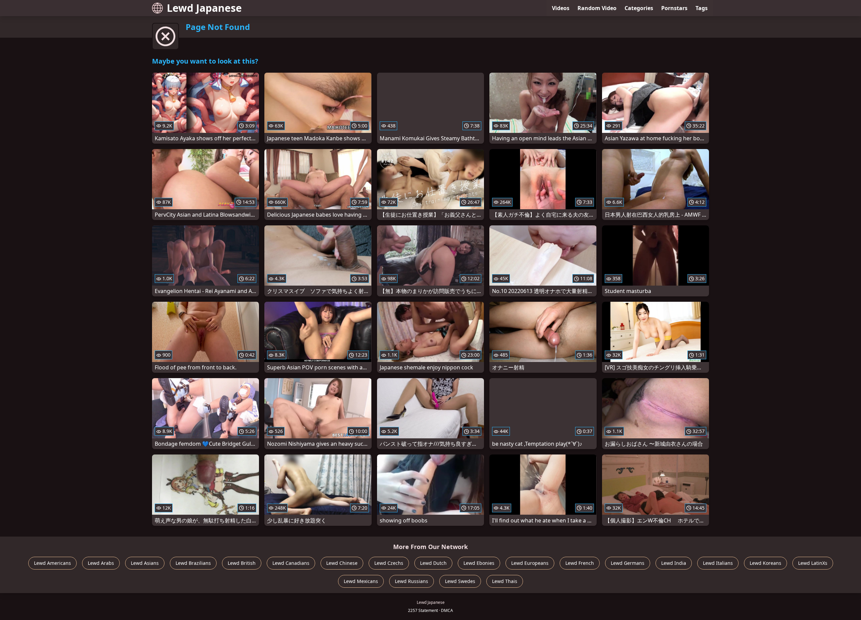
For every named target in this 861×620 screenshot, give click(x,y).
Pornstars (674, 8)
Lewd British (242, 563)
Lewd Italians (718, 563)
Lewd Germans (627, 563)
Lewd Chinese (342, 563)
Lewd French (579, 563)
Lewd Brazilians (193, 563)
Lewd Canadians (290, 563)
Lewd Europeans (530, 563)
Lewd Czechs (388, 563)
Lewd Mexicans (361, 581)
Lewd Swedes (460, 581)
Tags (702, 8)
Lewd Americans (52, 563)
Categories (639, 8)
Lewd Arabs (101, 563)
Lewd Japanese (204, 8)
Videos (560, 8)
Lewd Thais (504, 581)
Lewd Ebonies (478, 563)
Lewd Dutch (433, 563)
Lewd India (673, 563)
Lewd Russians (411, 581)
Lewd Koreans (765, 563)
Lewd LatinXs (812, 563)
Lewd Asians (145, 563)
